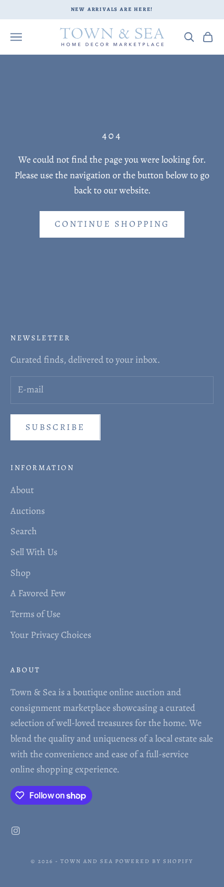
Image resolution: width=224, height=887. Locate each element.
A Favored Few (38, 593)
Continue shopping (112, 224)
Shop (20, 572)
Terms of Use (35, 614)
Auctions (27, 510)
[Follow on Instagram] (15, 831)
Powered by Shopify (154, 861)
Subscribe (55, 427)
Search (23, 531)
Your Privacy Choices (50, 635)
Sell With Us (33, 552)
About (22, 490)
